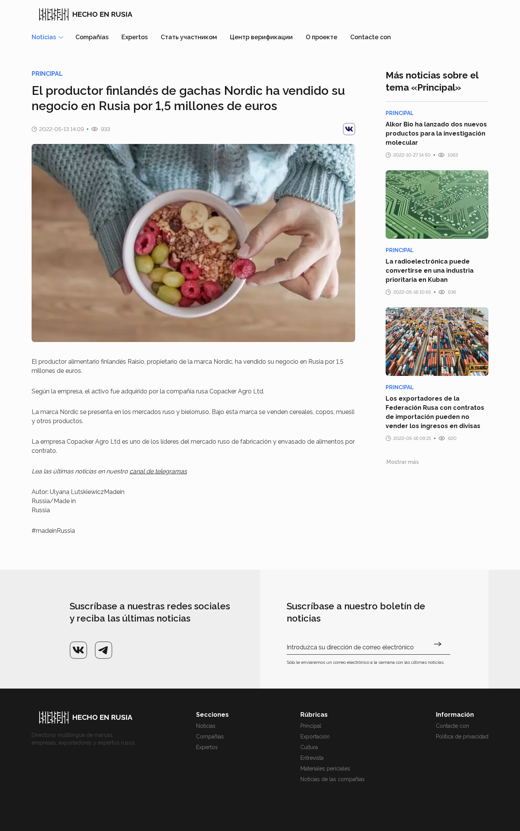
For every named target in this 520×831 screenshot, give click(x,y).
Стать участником (189, 37)
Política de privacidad (462, 737)
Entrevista (312, 758)
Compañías (91, 37)
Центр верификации (261, 37)
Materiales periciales (325, 768)
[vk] (349, 129)
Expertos (134, 37)
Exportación (315, 737)
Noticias (205, 726)
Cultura (309, 747)
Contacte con (370, 37)
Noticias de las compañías (332, 779)
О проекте (321, 37)
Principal (310, 726)
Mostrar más (402, 462)
